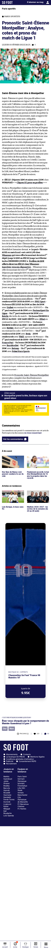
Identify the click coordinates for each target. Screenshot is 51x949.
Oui (5, 728)
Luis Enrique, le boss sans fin (13, 493)
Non (12, 728)
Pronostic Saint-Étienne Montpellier (31, 375)
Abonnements (12, 754)
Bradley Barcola (6, 787)
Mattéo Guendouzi (7, 777)
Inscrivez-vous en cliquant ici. (16, 267)
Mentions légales (37, 757)
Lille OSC (21, 788)
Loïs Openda (8, 816)
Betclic (5, 316)
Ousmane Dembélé (7, 796)
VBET (21, 337)
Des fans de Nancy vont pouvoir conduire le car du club (12, 459)
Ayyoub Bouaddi (6, 791)
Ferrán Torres (8, 799)
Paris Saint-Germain (22, 777)
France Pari (7, 343)
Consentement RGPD (27, 761)
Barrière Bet (13, 345)
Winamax (7, 255)
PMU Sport (40, 302)
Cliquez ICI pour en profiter (30, 183)
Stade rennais (21, 791)
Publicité (9, 761)
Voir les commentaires (13, 439)
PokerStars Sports (21, 351)
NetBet (10, 328)
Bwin (28, 334)
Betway (15, 348)
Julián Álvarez (6, 782)
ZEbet (42, 319)
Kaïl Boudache (7, 812)
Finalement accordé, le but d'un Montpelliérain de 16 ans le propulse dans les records (37, 460)
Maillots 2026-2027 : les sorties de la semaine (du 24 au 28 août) (37, 494)
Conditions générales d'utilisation (20, 759)
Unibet (10, 307)
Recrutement (11, 764)
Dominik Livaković (7, 803)
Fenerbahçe (22, 786)
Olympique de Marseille (23, 800)
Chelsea (21, 806)
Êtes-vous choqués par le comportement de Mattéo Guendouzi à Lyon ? (25, 722)
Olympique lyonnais (22, 782)
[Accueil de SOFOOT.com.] (7, 2)
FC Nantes (22, 809)
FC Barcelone (23, 804)
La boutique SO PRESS (15, 757)
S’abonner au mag (35, 2)
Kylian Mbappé (6, 807)
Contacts (27, 754)
